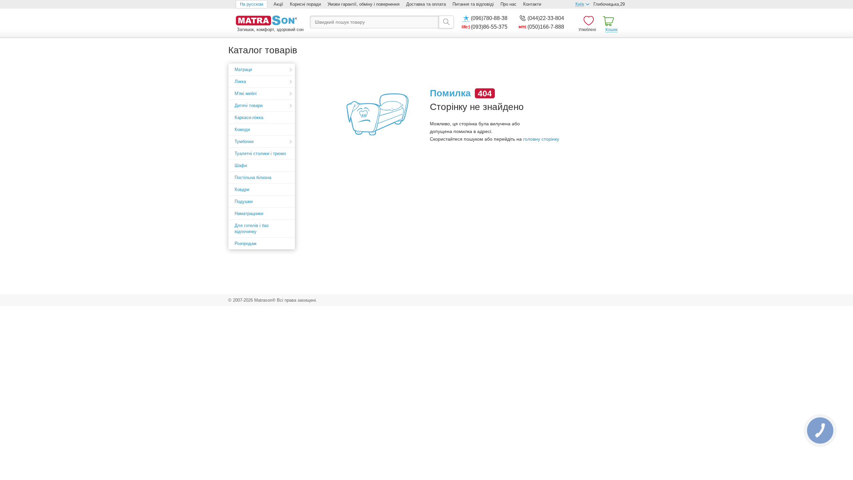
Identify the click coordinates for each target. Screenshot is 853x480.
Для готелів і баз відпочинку (252, 228)
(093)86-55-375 (489, 27)
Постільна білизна (253, 177)
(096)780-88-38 (489, 18)
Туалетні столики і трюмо (260, 153)
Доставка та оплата (426, 4)
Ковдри (242, 189)
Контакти (532, 4)
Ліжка (240, 81)
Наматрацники (249, 213)
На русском (251, 4)
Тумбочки (244, 141)
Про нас (508, 4)
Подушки (244, 201)
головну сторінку (541, 139)
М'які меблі (246, 93)
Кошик (611, 29)
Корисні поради (305, 4)
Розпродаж (246, 243)
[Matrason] (270, 21)
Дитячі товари (249, 105)
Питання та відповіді (473, 4)
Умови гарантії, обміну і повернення (364, 4)
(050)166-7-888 (545, 27)
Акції (278, 4)
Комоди (242, 129)
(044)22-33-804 (545, 18)
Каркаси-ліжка (249, 117)
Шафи (241, 165)
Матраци (243, 69)
